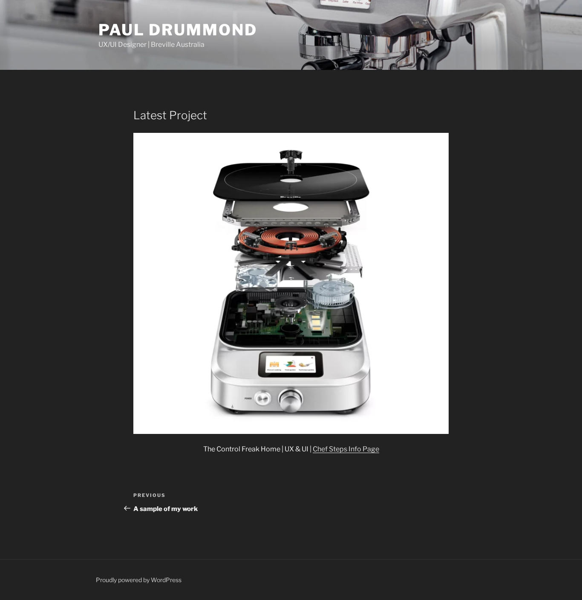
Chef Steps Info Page (346, 449)
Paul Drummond (177, 29)
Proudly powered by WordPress (139, 579)
